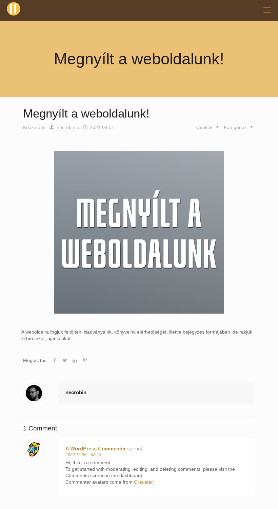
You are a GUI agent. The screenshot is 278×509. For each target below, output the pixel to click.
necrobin (66, 127)
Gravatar (143, 482)
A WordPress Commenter (95, 448)
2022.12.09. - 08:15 (83, 454)
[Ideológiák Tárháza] (13, 10)
